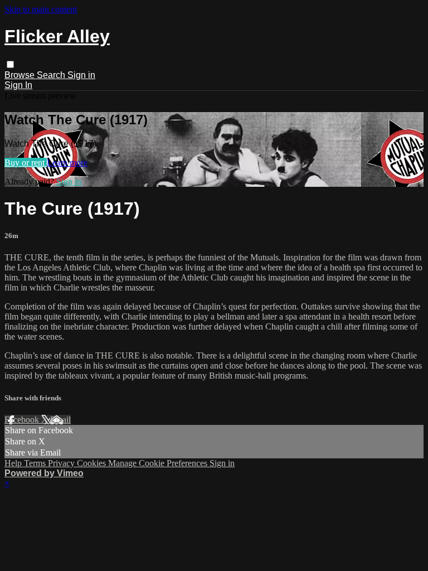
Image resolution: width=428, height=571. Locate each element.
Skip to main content (40, 9)
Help (14, 463)
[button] (10, 64)
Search (52, 75)
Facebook (22, 419)
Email (60, 419)
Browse (20, 75)
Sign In (18, 85)
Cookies (92, 463)
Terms (36, 463)
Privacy (62, 463)
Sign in (81, 75)
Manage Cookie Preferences (159, 463)
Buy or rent (25, 162)
